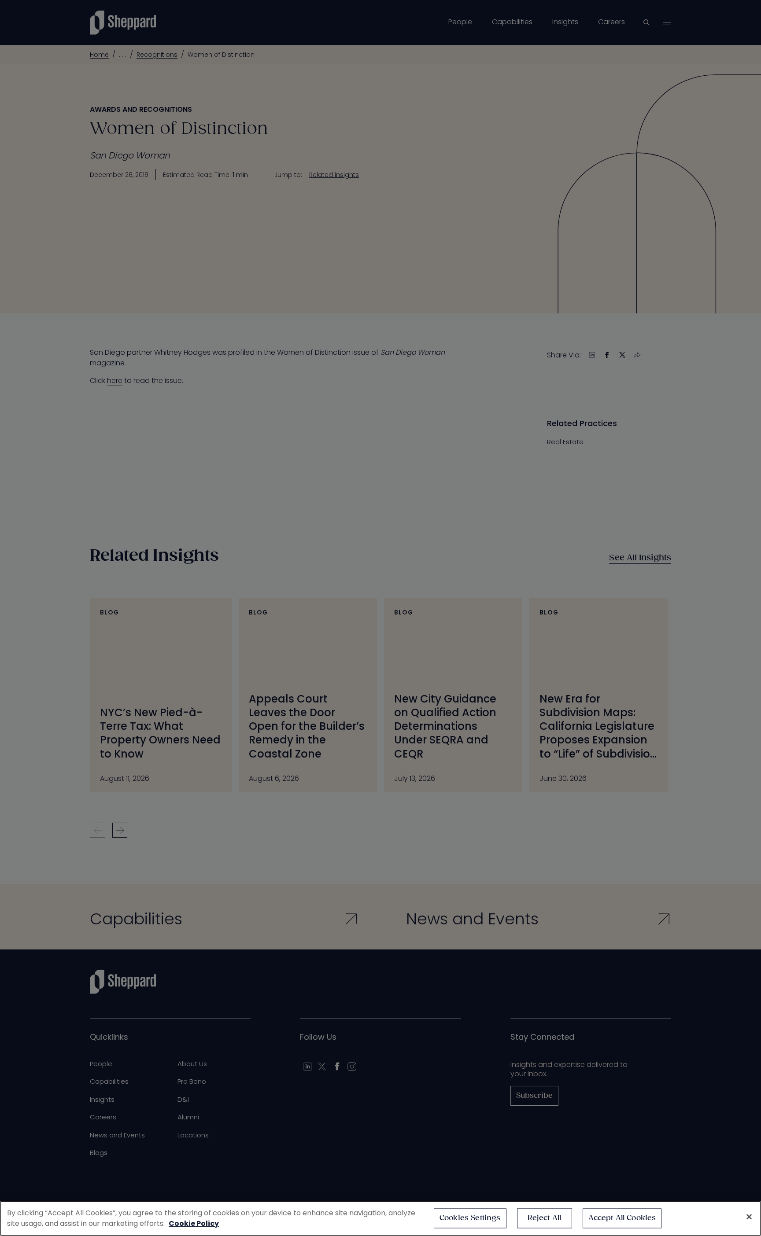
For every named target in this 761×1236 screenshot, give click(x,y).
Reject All (545, 1218)
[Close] (749, 1217)
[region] (380, 1218)
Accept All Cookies (622, 1218)
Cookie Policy (194, 1223)
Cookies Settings (470, 1218)
